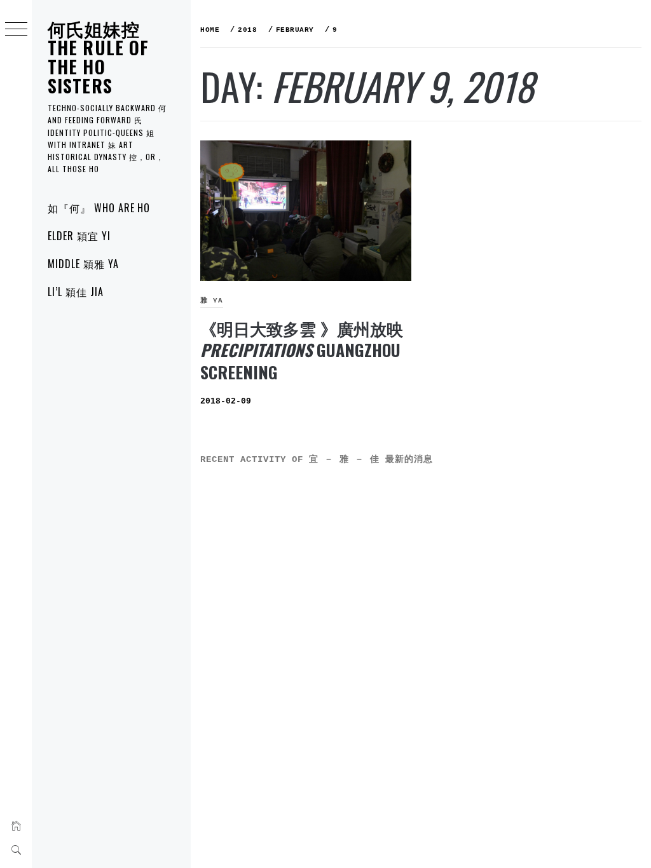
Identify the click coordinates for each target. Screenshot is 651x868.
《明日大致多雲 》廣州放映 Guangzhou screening (301, 350)
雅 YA (211, 300)
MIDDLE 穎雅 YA (83, 263)
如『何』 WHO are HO (99, 207)
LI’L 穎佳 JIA (76, 291)
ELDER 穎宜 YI (79, 235)
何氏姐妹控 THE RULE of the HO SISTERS (98, 56)
